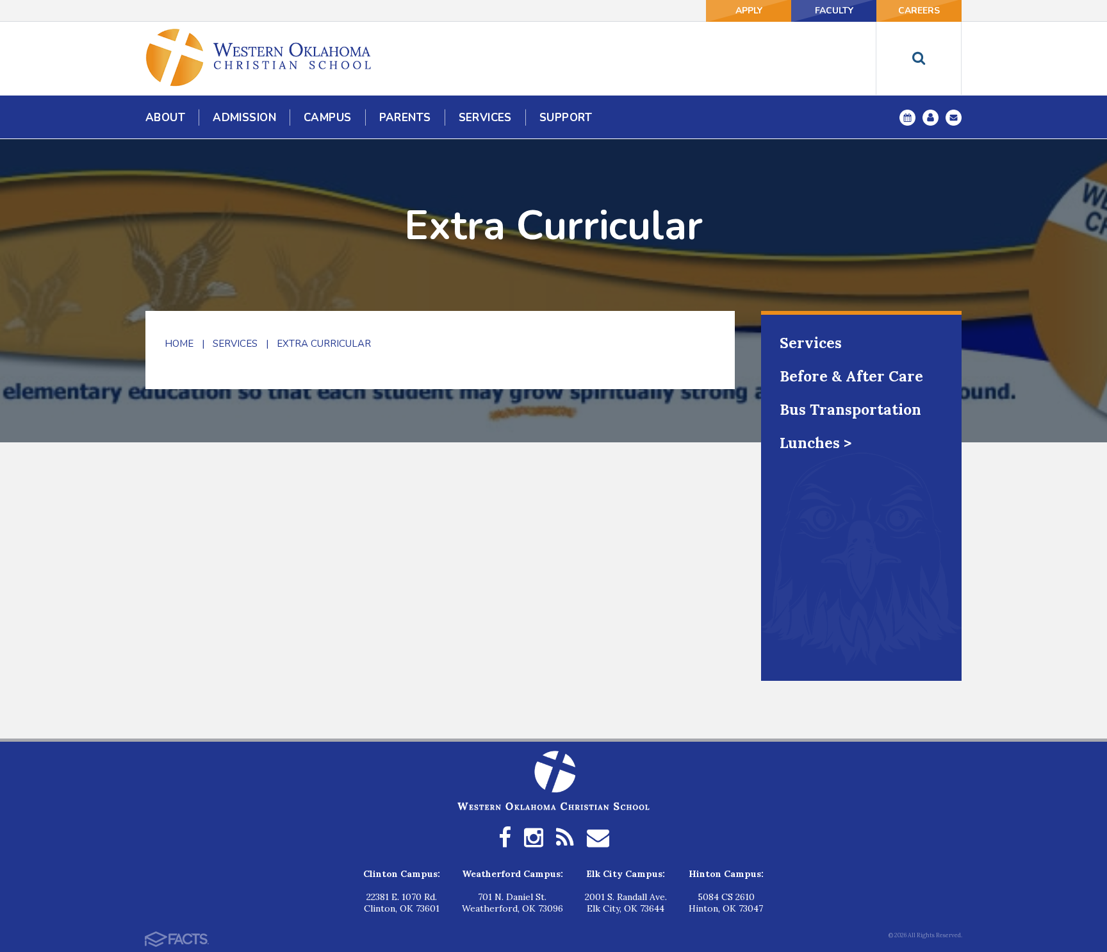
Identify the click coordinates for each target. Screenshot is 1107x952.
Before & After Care (851, 376)
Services (235, 343)
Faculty (834, 10)
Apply (748, 10)
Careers (919, 10)
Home (179, 343)
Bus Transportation (850, 409)
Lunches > (815, 442)
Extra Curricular (324, 343)
